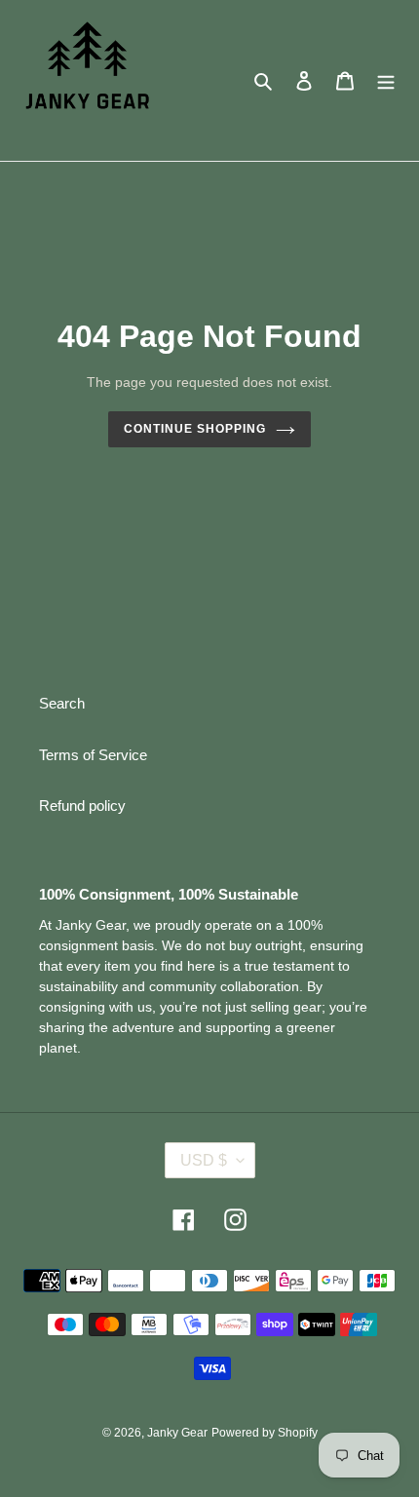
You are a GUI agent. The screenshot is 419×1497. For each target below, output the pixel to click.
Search (62, 703)
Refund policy (82, 805)
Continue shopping (195, 429)
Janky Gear (177, 1432)
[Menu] (385, 80)
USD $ (203, 1160)
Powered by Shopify (264, 1432)
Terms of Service (93, 755)
